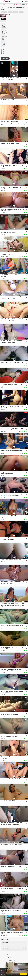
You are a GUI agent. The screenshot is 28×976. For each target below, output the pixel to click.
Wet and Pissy (5, 256)
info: (8, 954)
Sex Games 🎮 (23, 4)
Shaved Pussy (23, 12)
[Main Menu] (1, 1)
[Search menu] (19, 1)
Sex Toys (15, 12)
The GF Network (5, 300)
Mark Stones (4, 431)
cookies (2, 972)
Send (24, 948)
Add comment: (5, 942)
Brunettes (4, 12)
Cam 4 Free (4, 935)
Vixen (3, 606)
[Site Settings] (26, 1)
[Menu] (22, 1)
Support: (10, 957)
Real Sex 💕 (14, 4)
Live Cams (4, 4)
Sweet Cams (4, 803)
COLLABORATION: (12, 960)
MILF (10, 12)
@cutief (3, 45)
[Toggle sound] (7, 964)
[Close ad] (26, 964)
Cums (3, 453)
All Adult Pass (5, 541)
